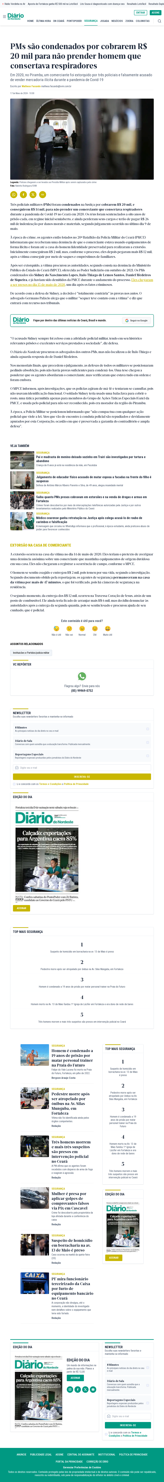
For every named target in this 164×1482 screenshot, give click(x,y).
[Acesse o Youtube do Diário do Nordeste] (93, 1389)
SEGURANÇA (91, 20)
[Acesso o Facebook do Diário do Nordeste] (77, 1389)
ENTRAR (140, 12)
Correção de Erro (97, 1461)
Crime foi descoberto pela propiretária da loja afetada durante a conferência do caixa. (72, 1216)
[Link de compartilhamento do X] (33, 194)
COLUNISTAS (143, 21)
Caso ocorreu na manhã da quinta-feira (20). (71, 1256)
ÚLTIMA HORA (43, 21)
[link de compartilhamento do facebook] (23, 194)
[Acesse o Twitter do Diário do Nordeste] (85, 1389)
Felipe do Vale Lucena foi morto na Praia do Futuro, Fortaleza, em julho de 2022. (72, 1071)
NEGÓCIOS (117, 21)
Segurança (42, 452)
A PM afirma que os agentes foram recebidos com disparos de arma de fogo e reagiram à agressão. (72, 1169)
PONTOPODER (74, 21)
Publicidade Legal (41, 1454)
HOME (30, 21)
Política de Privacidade (76, 784)
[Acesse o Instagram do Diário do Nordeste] (70, 1389)
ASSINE (156, 12)
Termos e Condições (50, 784)
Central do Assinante (80, 1454)
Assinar (21, 908)
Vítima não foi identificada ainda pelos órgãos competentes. (70, 1119)
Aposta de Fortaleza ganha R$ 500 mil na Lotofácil (53, 3)
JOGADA (104, 21)
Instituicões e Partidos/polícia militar (31, 652)
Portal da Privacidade (69, 1461)
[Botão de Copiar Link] (42, 194)
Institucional (106, 1454)
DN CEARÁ (58, 21)
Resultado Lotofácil (136, 3)
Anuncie (21, 1454)
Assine (59, 1454)
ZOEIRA (129, 21)
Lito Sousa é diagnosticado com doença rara (102, 3)
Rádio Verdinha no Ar (15, 3)
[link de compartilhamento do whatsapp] (13, 194)
